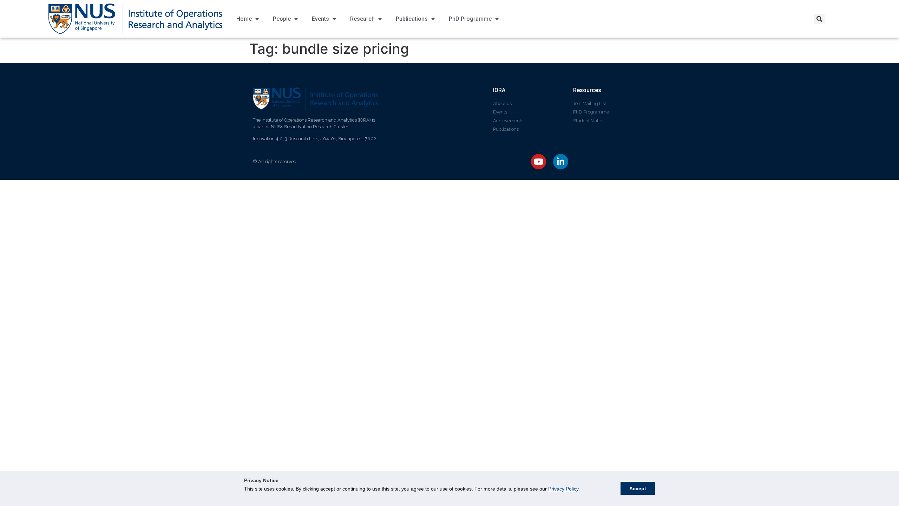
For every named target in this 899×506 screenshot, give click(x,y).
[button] (819, 19)
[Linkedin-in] (560, 161)
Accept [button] (637, 488)
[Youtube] (538, 161)
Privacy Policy (563, 489)
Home (244, 18)
